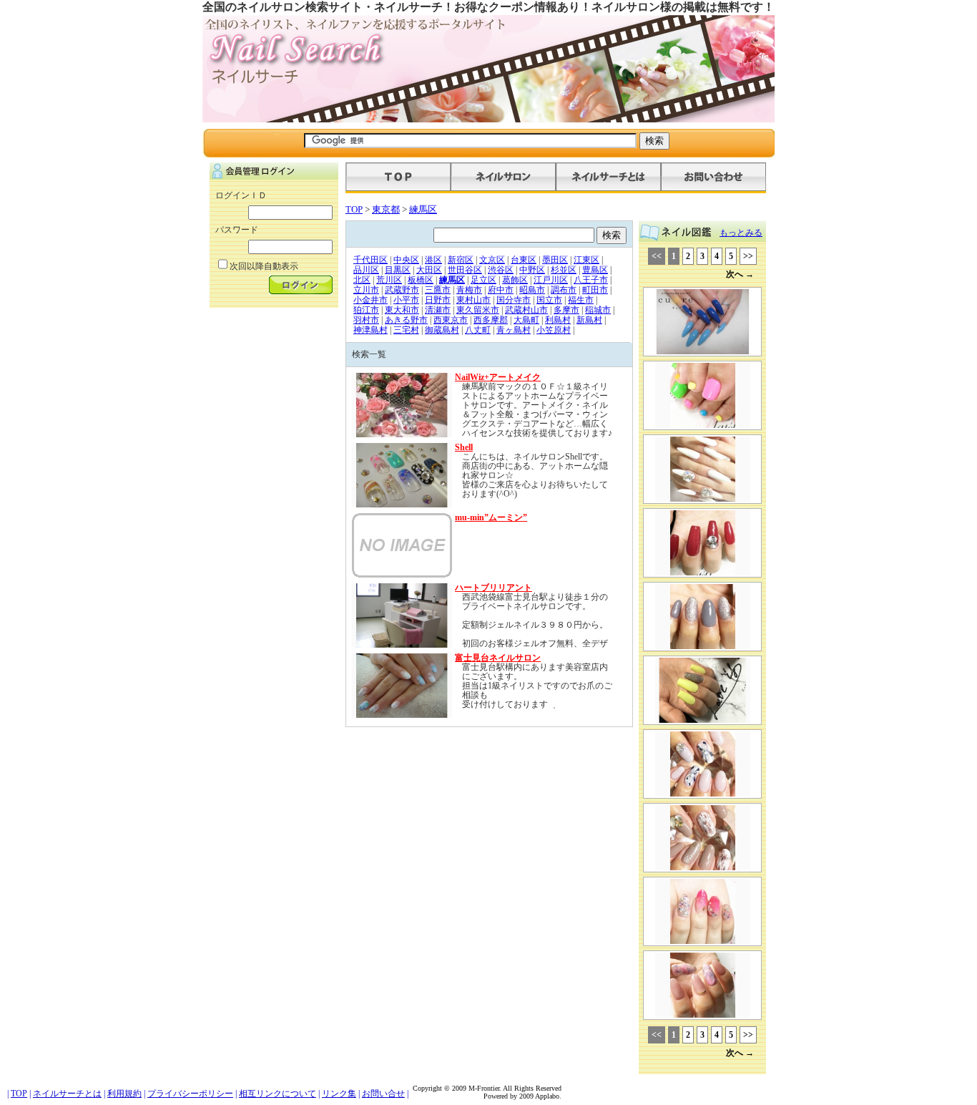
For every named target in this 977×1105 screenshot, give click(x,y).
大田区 (429, 270)
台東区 (523, 260)
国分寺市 (513, 300)
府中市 (501, 290)
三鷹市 (438, 290)
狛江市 (366, 310)
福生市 (581, 300)
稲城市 (598, 310)
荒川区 (389, 280)
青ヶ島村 (513, 330)
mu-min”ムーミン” (491, 517)
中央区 (406, 260)
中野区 (532, 270)
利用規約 (124, 1094)
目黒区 (398, 270)
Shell (464, 447)
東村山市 (473, 300)
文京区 (492, 260)
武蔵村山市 (526, 310)
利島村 (558, 320)
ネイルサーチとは (67, 1094)
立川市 (366, 290)
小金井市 (370, 300)
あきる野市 (406, 320)
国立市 (549, 300)
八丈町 (478, 330)
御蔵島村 (442, 330)
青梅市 (469, 290)
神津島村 (370, 330)
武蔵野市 (402, 290)
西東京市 (450, 320)
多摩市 (566, 310)
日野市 (438, 300)
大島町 (526, 320)
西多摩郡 (490, 320)
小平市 (406, 300)
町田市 (595, 290)
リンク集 (339, 1094)
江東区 (586, 260)
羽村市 (366, 320)
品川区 (366, 270)
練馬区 (423, 209)
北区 (361, 280)
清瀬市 (438, 310)
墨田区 (555, 260)
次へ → (740, 274)
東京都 (386, 209)
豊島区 (595, 270)
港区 (433, 260)
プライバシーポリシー (190, 1094)
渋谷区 (501, 270)
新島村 (589, 320)
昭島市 (532, 290)
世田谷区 (465, 270)
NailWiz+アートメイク (498, 377)
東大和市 (402, 310)
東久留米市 (477, 310)
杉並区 (563, 270)
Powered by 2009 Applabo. (522, 1096)
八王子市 (591, 280)
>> (748, 256)
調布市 (563, 290)
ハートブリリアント (493, 588)
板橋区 (420, 280)
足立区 (483, 280)
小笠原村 (553, 330)
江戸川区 (551, 280)
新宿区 (460, 260)
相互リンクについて (277, 1094)
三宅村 (406, 330)
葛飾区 (515, 280)
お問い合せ (383, 1094)
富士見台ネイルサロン (498, 658)
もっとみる (741, 233)
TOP (354, 209)
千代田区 (370, 260)
